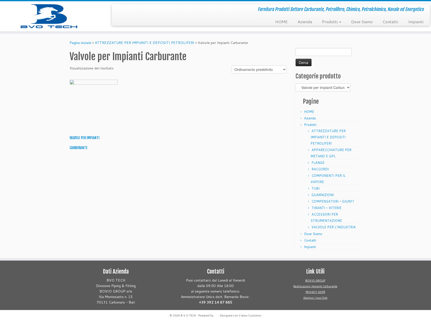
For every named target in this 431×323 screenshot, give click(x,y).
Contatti (390, 21)
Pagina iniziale (80, 42)
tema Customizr (251, 316)
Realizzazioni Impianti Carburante (315, 286)
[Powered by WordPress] (216, 314)
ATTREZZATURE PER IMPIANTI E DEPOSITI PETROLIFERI (144, 42)
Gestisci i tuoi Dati (315, 298)
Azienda (305, 21)
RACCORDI (320, 169)
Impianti (416, 21)
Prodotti (330, 21)
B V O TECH (188, 316)
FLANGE (318, 162)
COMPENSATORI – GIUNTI (333, 201)
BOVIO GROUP (315, 281)
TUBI (316, 188)
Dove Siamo (362, 21)
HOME (281, 21)
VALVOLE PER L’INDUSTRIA (334, 227)
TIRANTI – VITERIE (326, 208)
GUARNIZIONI (323, 195)
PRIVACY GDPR (315, 292)
